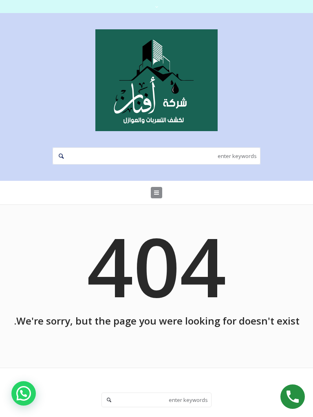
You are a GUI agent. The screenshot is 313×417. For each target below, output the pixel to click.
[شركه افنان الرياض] (156, 80)
